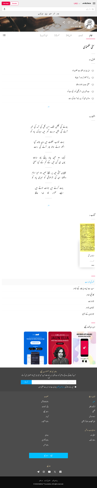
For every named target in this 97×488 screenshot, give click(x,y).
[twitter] (55, 472)
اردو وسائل (92, 416)
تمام (90, 35)
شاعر (58, 14)
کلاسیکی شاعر (90, 294)
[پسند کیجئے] (69, 22)
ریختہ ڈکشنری (45, 440)
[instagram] (44, 472)
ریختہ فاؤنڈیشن (44, 401)
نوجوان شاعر (90, 307)
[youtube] (49, 472)
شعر (56, 35)
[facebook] (60, 472)
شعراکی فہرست (89, 282)
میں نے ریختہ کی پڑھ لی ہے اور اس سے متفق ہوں (55, 387)
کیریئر (47, 416)
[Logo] (86, 3)
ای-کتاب (44, 35)
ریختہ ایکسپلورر (45, 421)
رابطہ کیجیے (45, 411)
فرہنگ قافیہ (92, 406)
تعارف (80, 35)
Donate (14, 3)
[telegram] (38, 472)
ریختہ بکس (45, 445)
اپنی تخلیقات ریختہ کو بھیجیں (88, 421)
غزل (69, 35)
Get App (6, 3)
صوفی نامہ (92, 435)
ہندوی (46, 435)
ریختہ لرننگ (92, 440)
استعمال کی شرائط (47, 480)
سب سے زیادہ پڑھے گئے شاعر (83, 288)
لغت (50, 14)
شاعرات (91, 301)
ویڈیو (46, 14)
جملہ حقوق (41, 480)
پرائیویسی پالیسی (61, 387)
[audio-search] (4, 9)
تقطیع (94, 411)
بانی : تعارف (45, 406)
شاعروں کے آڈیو (88, 313)
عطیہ (94, 401)
